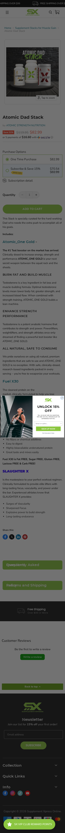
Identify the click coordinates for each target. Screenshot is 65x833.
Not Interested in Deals (48, 433)
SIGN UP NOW (48, 428)
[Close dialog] (62, 397)
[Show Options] (61, 423)
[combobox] (48, 423)
